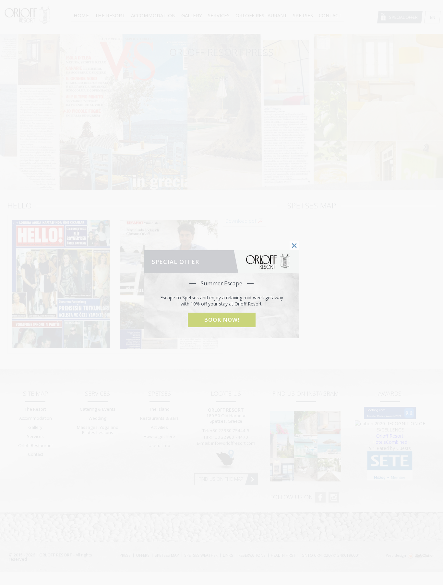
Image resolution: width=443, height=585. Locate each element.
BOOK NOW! (221, 319)
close (294, 245)
